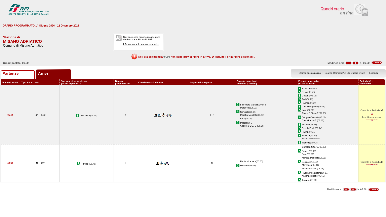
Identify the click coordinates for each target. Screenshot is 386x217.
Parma (305, 132)
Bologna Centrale (310, 117)
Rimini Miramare (248, 161)
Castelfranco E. (309, 120)
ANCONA (85, 115)
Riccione (306, 88)
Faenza (305, 103)
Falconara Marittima (250, 104)
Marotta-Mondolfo (248, 115)
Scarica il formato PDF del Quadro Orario (345, 73)
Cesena (306, 95)
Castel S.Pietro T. (310, 113)
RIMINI (85, 164)
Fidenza (306, 135)
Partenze (10, 73)
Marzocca (245, 107)
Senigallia (244, 112)
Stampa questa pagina (310, 73)
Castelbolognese (310, 106)
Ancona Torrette (310, 176)
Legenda (373, 73)
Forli (304, 99)
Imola (304, 110)
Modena (306, 124)
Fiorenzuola (307, 138)
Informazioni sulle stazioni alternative (141, 44)
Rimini (305, 92)
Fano (242, 118)
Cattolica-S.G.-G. (248, 126)
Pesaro (243, 123)
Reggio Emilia (308, 128)
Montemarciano (309, 168)
